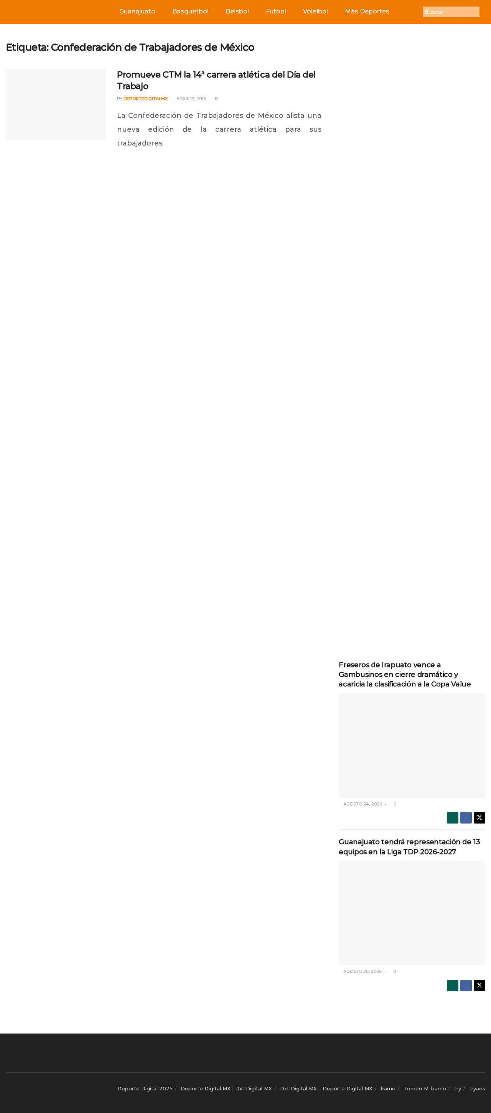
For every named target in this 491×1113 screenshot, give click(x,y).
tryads (477, 1088)
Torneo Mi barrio (425, 1088)
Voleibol (315, 11)
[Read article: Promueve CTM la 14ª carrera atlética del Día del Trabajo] (55, 105)
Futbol (276, 11)
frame (388, 1088)
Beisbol (237, 11)
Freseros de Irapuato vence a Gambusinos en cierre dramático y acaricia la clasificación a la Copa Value (405, 674)
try (457, 1088)
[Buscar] (485, 12)
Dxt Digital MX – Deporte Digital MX (326, 1088)
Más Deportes (367, 11)
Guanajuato (137, 11)
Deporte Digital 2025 (145, 1088)
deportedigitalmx (146, 98)
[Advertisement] (412, 156)
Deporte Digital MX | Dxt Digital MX (226, 1088)
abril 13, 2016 (190, 98)
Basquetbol (190, 11)
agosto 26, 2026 (362, 971)
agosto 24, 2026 (362, 804)
